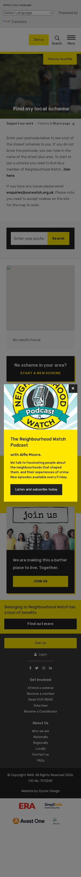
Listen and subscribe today (36, 489)
